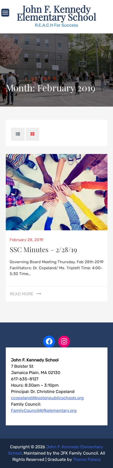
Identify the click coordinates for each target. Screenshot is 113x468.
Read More (21, 293)
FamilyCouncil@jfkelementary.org (44, 410)
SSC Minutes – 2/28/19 (43, 249)
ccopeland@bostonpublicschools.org (47, 397)
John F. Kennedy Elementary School (56, 12)
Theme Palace (87, 459)
